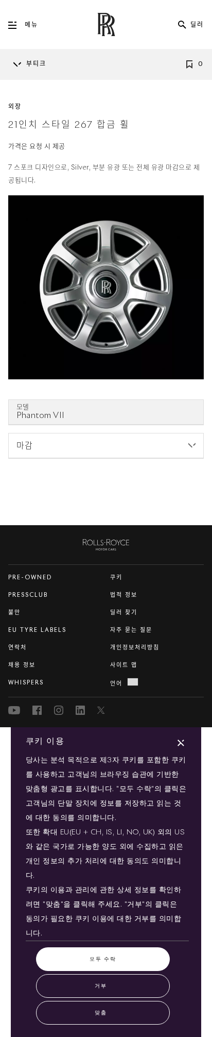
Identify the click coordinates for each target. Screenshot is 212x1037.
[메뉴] (16, 25)
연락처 (17, 647)
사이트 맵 (123, 665)
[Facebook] (37, 710)
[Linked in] (80, 710)
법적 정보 (123, 595)
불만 (14, 612)
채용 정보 (22, 665)
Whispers (26, 682)
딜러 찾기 (123, 612)
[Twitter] (102, 710)
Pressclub (28, 595)
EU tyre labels (37, 630)
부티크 (36, 64)
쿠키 (116, 577)
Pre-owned (30, 577)
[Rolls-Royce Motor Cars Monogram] (106, 24)
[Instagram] (58, 710)
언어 (116, 684)
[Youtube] (14, 710)
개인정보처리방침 (135, 647)
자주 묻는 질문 (131, 630)
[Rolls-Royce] (106, 542)
